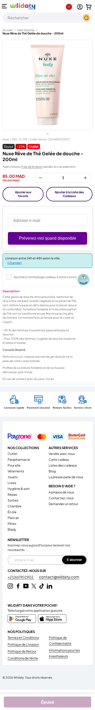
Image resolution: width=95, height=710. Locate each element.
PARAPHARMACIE (19, 459)
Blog (52, 471)
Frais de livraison (31, 166)
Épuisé (47, 702)
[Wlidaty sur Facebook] (18, 586)
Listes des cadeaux (63, 465)
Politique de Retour (22, 651)
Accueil (8, 30)
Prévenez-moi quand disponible (47, 238)
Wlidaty (18, 677)
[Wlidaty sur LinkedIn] (49, 586)
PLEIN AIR (13, 518)
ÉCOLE (12, 512)
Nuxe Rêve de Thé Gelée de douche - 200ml (33, 33)
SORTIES (13, 500)
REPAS (12, 494)
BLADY (12, 529)
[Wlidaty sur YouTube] (26, 586)
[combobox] (47, 17)
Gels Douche (25, 30)
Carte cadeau (59, 459)
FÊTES (12, 524)
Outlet (12, 454)
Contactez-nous (61, 498)
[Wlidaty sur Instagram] (10, 586)
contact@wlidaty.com (59, 576)
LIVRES (12, 483)
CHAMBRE (15, 506)
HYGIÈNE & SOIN (19, 489)
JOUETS (12, 477)
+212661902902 (21, 577)
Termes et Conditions (23, 638)
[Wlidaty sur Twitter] (33, 586)
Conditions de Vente (23, 658)
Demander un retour (63, 504)
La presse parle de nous (66, 477)
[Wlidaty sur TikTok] (41, 586)
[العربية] (70, 6)
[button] (88, 6)
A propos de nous (61, 492)
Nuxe (6, 139)
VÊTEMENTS (16, 471)
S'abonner (74, 560)
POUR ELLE (14, 465)
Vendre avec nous (62, 454)
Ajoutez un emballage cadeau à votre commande (49, 277)
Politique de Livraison (23, 644)
